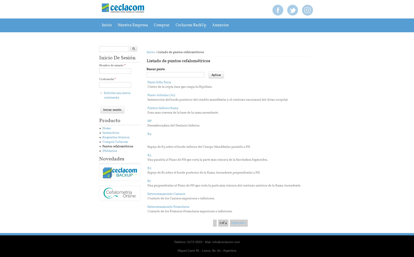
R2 (149, 168)
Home (106, 128)
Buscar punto (156, 69)
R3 (149, 155)
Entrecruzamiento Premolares (168, 207)
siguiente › (238, 223)
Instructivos (110, 133)
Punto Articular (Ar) (161, 95)
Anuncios (220, 25)
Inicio (107, 25)
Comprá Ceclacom (115, 142)
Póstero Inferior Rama (162, 108)
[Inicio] (122, 13)
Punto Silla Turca (159, 82)
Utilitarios (109, 151)
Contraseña (107, 79)
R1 (149, 181)
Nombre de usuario (112, 66)
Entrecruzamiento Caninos (166, 194)
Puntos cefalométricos (117, 147)
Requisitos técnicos (116, 137)
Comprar (162, 25)
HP (149, 121)
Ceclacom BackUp (191, 25)
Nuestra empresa (133, 25)
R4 (149, 134)
